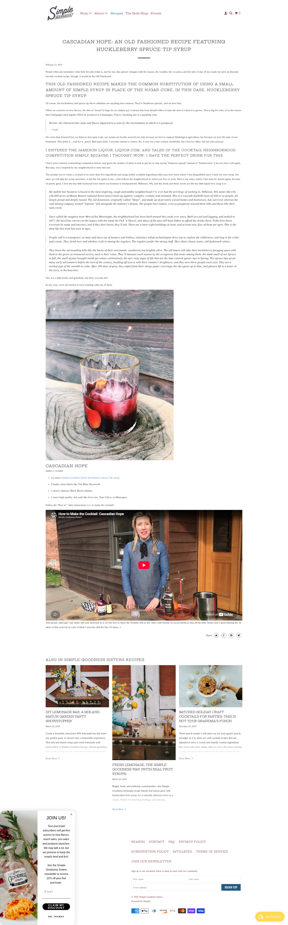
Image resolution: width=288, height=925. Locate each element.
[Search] (231, 13)
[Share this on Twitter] (216, 635)
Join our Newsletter (151, 861)
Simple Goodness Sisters (150, 897)
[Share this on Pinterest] (231, 635)
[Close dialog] (71, 814)
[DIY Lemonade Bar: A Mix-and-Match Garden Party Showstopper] (77, 686)
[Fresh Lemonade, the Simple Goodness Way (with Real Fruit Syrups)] (144, 712)
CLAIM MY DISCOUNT (56, 906)
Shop (84, 13)
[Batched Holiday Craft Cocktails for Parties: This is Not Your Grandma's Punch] (210, 686)
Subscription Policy (150, 851)
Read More (52, 758)
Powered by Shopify (141, 901)
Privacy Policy (192, 841)
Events (156, 13)
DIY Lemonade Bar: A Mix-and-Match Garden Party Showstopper (73, 716)
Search (138, 841)
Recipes (117, 13)
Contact (156, 841)
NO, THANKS (56, 917)
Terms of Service (212, 851)
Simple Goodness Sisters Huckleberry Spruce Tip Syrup (91, 477)
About (99, 13)
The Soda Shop (136, 13)
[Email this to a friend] (238, 635)
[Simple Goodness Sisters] (61, 13)
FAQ (171, 841)
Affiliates (182, 851)
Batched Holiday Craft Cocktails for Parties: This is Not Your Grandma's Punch (207, 716)
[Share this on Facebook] (223, 635)
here (89, 505)
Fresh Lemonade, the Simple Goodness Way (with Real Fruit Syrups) (142, 769)
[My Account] (226, 13)
